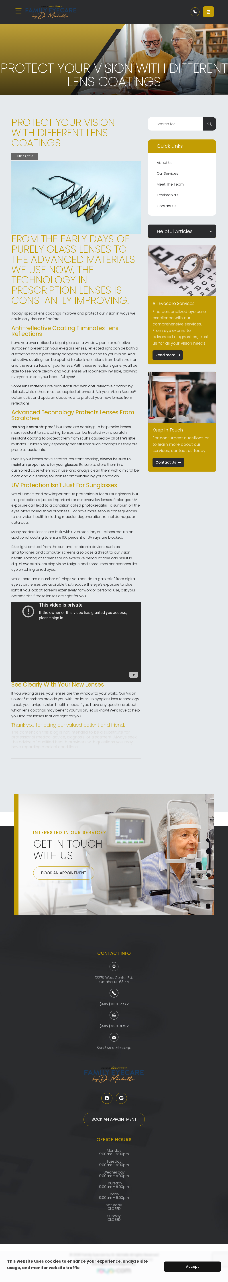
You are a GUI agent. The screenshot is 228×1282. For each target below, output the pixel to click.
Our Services (167, 173)
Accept (192, 1266)
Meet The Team (170, 184)
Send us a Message (114, 1048)
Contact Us (166, 206)
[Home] (52, 12)
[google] (121, 1098)
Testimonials (167, 195)
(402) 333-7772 (114, 1004)
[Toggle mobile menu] (18, 10)
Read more (165, 355)
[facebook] (106, 1098)
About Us (164, 162)
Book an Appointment (63, 873)
